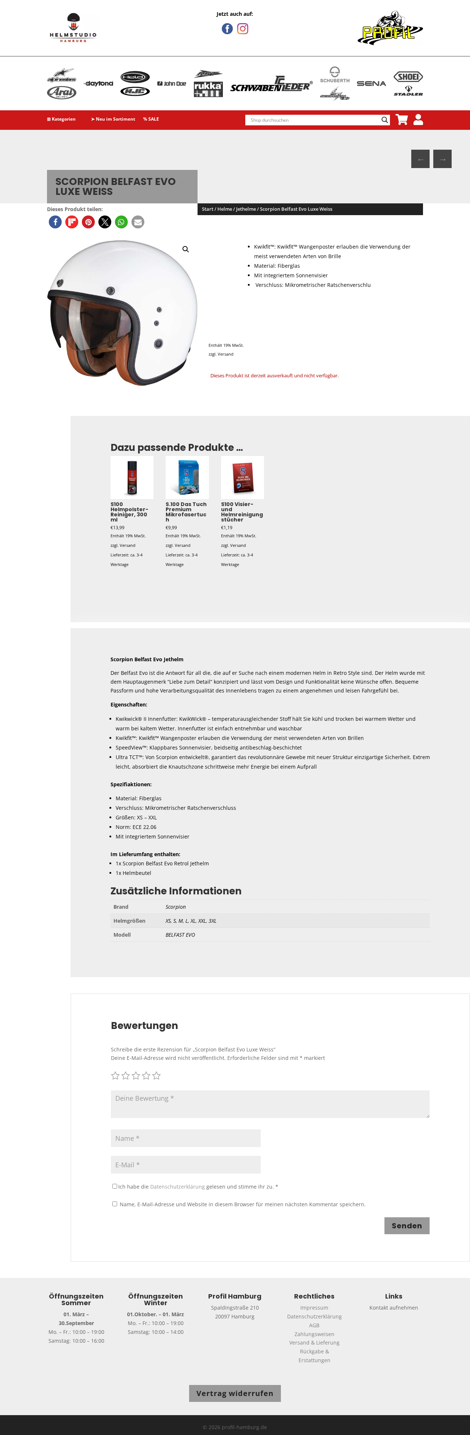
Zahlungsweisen (314, 1334)
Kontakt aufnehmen (393, 1307)
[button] (55, 222)
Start (207, 209)
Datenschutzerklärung (177, 1186)
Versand (226, 354)
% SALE (151, 119)
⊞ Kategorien (61, 119)
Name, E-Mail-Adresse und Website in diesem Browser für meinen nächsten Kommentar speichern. (243, 1204)
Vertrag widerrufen (235, 1393)
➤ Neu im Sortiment (113, 119)
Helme (224, 209)
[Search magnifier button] (385, 120)
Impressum (314, 1307)
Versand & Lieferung (314, 1342)
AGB (314, 1325)
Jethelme (246, 209)
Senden (407, 1226)
